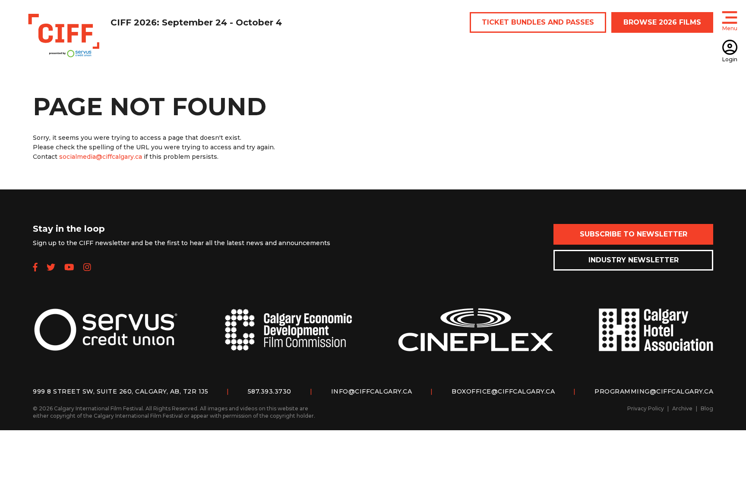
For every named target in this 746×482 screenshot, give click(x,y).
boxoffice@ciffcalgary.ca (503, 391)
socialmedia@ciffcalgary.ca (100, 157)
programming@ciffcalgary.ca (653, 391)
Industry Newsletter (633, 260)
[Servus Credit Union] (106, 336)
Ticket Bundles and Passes (538, 22)
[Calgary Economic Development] (288, 337)
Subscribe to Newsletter (633, 234)
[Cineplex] (475, 336)
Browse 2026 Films (662, 22)
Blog (707, 408)
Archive (682, 408)
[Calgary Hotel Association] (655, 336)
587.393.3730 (269, 391)
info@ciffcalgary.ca (371, 391)
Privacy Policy (645, 408)
